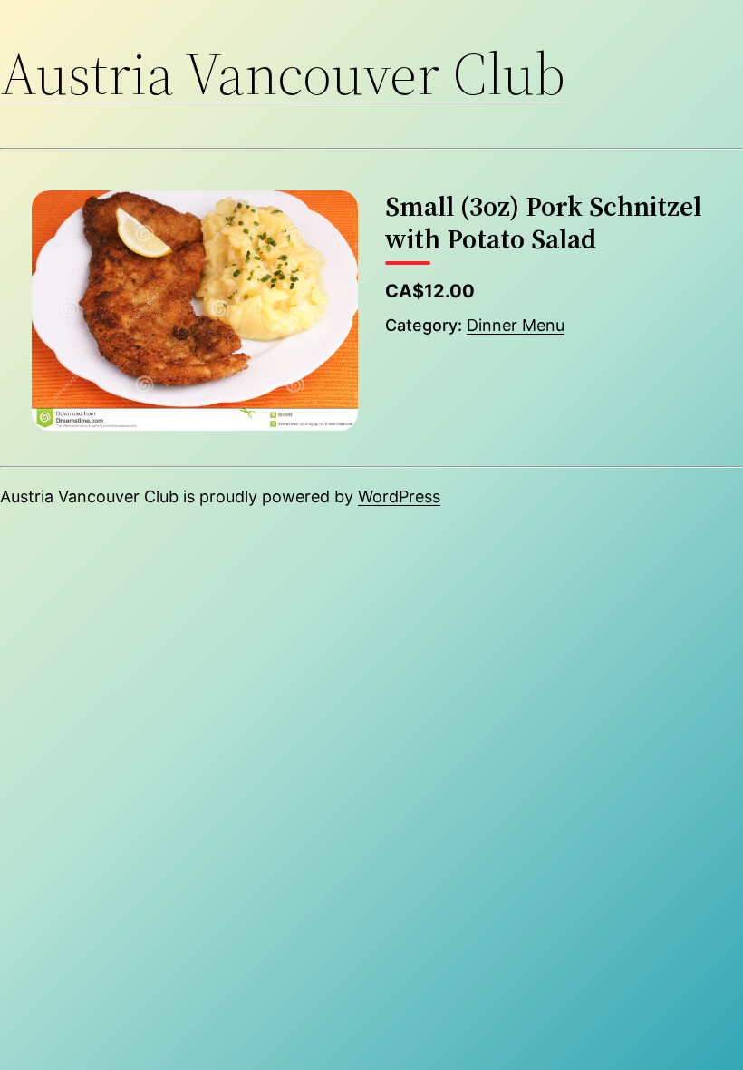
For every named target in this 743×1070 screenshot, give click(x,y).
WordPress (399, 496)
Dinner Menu (515, 325)
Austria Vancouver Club (282, 73)
